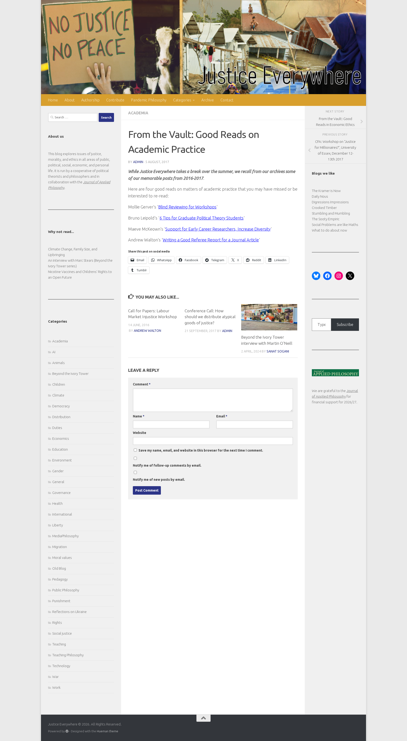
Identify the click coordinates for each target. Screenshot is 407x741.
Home (53, 100)
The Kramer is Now (326, 191)
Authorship (90, 100)
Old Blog (59, 568)
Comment (142, 384)
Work (56, 687)
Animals (58, 363)
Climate (58, 395)
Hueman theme (107, 731)
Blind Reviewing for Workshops (187, 206)
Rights (57, 623)
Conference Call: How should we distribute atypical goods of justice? (210, 316)
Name (138, 416)
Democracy (61, 406)
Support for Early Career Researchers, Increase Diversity (218, 229)
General (58, 482)
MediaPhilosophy (65, 536)
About (70, 100)
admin (138, 162)
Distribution (61, 417)
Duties (57, 428)
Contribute (115, 100)
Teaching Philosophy (68, 655)
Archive (207, 100)
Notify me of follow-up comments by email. (167, 465)
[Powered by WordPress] (67, 731)
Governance (61, 493)
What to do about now (329, 230)
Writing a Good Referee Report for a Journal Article (211, 239)
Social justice (62, 633)
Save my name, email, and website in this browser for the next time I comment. (200, 450)
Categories (182, 100)
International (62, 514)
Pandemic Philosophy (149, 100)
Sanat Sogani (278, 351)
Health (57, 503)
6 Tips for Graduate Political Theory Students (201, 218)
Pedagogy (60, 579)
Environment (62, 460)
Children (58, 384)
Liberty (57, 525)
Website (139, 433)
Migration (59, 547)
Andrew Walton (147, 330)
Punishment (61, 601)
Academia (138, 113)
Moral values (62, 558)
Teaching (59, 644)
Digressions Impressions (330, 202)
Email (221, 416)
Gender (58, 471)
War (55, 677)
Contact (226, 100)
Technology (61, 666)
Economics (60, 439)
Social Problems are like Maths (335, 225)
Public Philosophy (65, 590)
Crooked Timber (324, 208)
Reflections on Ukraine (69, 612)
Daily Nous (320, 196)
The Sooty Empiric (325, 219)
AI (53, 352)
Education (60, 449)
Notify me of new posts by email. (159, 479)
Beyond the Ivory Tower (70, 374)
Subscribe (345, 324)
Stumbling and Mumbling (331, 213)
